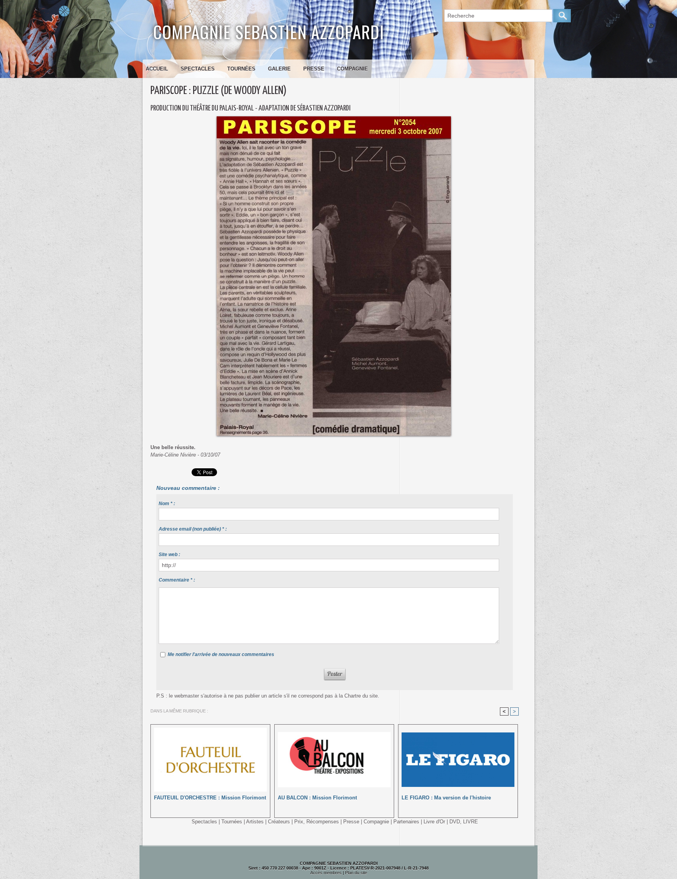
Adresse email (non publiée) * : (193, 529)
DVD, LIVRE (463, 822)
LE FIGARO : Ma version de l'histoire (446, 798)
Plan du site (356, 872)
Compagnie (352, 69)
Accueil (157, 69)
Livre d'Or (434, 822)
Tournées (241, 69)
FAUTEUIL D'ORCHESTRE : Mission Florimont (210, 798)
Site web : (169, 554)
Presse (313, 69)
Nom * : (167, 503)
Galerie (279, 69)
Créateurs (279, 822)
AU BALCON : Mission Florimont (317, 798)
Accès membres (326, 872)
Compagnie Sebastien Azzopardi (268, 31)
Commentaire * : (177, 580)
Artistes (255, 822)
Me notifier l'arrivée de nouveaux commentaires (221, 654)
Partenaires (406, 822)
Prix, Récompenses (316, 822)
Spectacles (198, 69)
